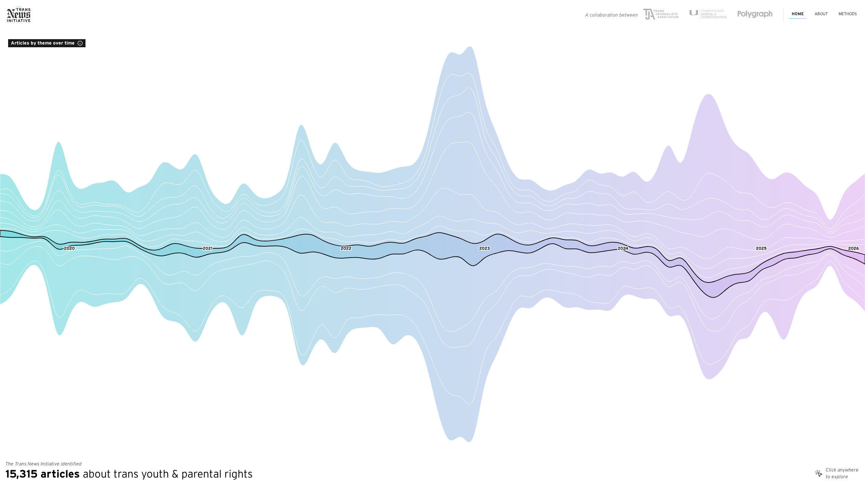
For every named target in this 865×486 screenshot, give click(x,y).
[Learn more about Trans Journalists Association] (660, 15)
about (821, 13)
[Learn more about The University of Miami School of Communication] (708, 15)
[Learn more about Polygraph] (755, 15)
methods (848, 13)
